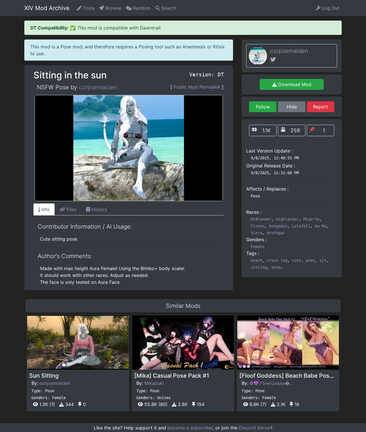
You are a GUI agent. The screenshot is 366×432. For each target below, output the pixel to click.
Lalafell (301, 226)
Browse (112, 8)
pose (310, 260)
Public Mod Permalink (197, 87)
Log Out (330, 8)
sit (322, 260)
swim (276, 267)
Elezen (257, 226)
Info (45, 209)
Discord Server (255, 428)
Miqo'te (311, 219)
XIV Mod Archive (46, 8)
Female (257, 246)
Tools (88, 8)
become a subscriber (190, 428)
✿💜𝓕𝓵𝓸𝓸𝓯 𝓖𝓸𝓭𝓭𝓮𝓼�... (271, 383)
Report (320, 107)
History (98, 209)
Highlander (287, 219)
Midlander (261, 219)
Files (70, 209)
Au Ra (320, 226)
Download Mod (294, 84)
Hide (292, 107)
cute (296, 260)
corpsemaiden (98, 87)
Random (141, 8)
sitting (259, 267)
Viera (256, 233)
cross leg (277, 260)
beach (256, 260)
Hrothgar (276, 233)
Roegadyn (278, 226)
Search (168, 8)
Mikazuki (154, 383)
